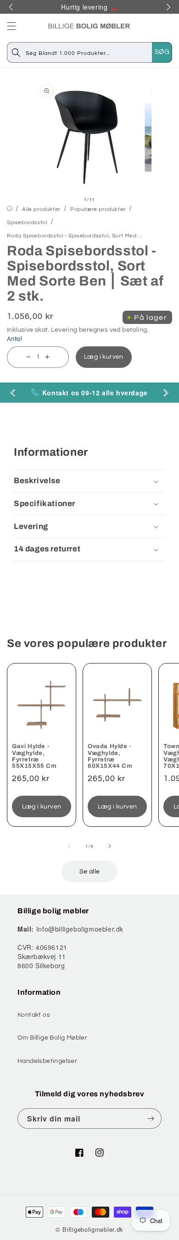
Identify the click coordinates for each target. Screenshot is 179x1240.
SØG (162, 52)
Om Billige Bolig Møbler (52, 1038)
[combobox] (98, 52)
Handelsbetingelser (47, 1061)
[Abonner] (151, 1118)
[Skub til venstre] (69, 846)
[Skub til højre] (110, 846)
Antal (14, 339)
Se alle (89, 871)
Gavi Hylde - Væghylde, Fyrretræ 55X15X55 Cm (34, 756)
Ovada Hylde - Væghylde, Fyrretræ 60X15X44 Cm (110, 756)
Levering (64, 330)
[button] (11, 26)
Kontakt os (33, 1015)
